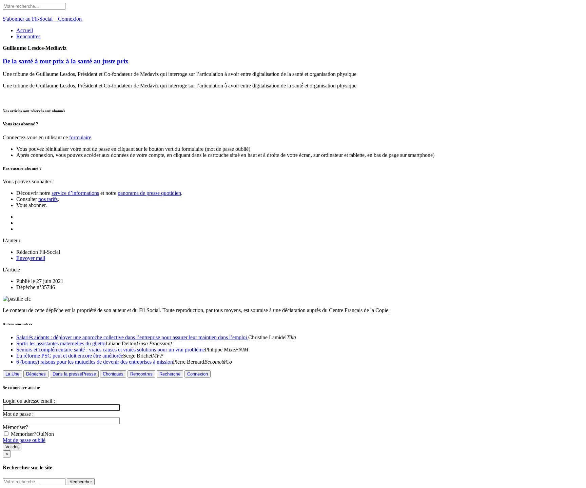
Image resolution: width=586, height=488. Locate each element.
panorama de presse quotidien (149, 193)
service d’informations (75, 193)
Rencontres (28, 36)
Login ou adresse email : (29, 401)
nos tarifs (48, 199)
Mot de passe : (18, 414)
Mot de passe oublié (24, 440)
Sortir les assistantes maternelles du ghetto (60, 343)
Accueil (24, 30)
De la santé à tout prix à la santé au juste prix (66, 61)
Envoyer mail (30, 258)
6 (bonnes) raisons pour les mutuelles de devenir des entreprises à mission (94, 362)
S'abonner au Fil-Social (30, 19)
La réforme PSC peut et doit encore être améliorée (69, 356)
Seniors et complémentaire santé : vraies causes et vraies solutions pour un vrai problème (110, 349)
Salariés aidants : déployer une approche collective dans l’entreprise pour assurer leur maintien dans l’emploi (132, 337)
